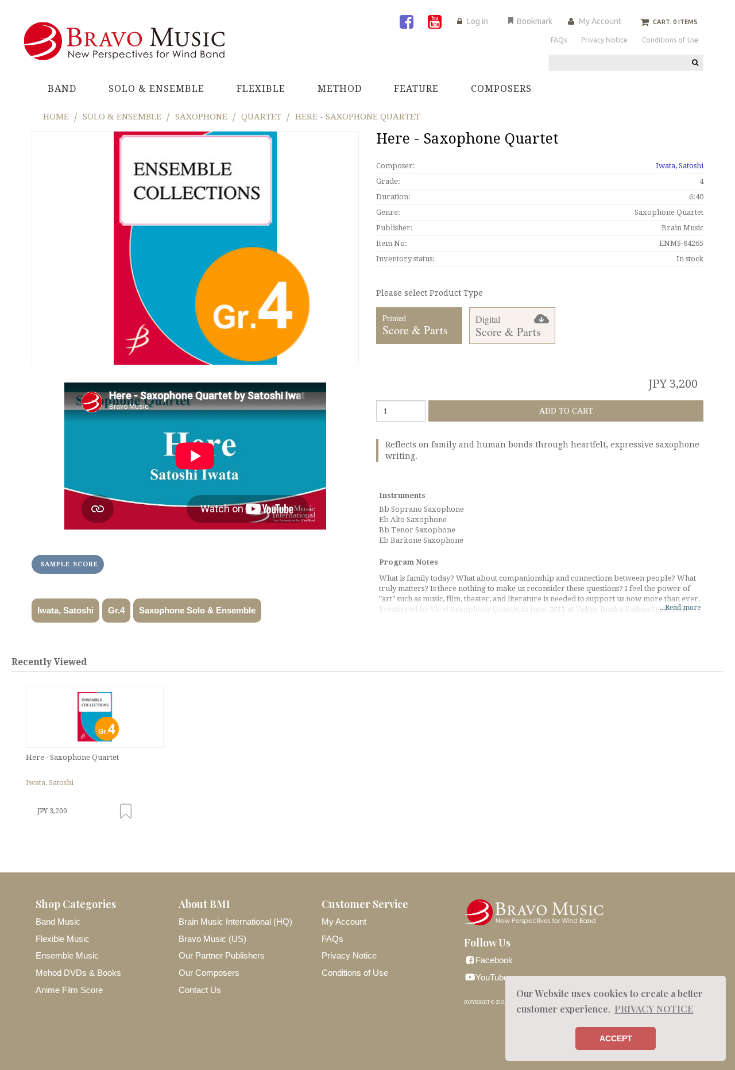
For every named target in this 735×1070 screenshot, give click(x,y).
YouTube (491, 977)
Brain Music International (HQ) (235, 921)
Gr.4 (116, 610)
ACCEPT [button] (615, 1038)
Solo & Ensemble (122, 116)
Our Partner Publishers (222, 955)
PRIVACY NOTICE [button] (653, 1009)
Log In (477, 21)
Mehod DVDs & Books (78, 973)
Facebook (494, 960)
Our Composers (209, 973)
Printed (415, 325)
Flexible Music (63, 939)
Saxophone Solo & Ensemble (197, 610)
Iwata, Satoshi (65, 610)
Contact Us (200, 990)
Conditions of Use (355, 973)
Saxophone (201, 116)
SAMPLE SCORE (69, 564)
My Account (600, 21)
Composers (501, 88)
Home (56, 116)
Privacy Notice (349, 955)
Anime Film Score (69, 990)
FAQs (332, 939)
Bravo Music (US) (212, 939)
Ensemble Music (67, 955)
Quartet (261, 116)
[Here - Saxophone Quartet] (95, 717)
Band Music (58, 921)
